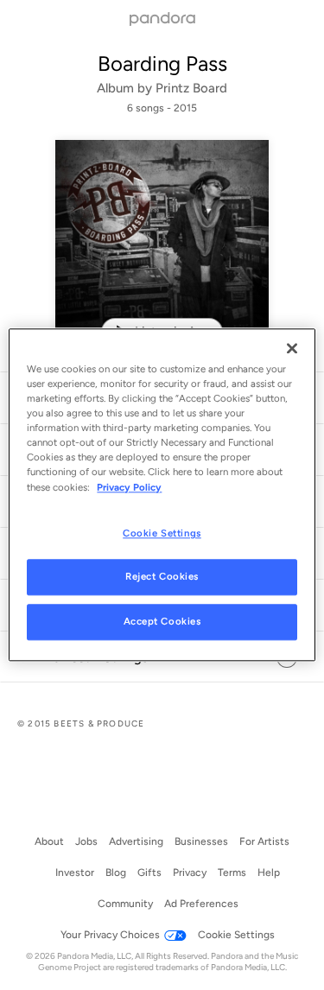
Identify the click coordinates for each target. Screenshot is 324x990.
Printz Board (191, 88)
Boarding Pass (162, 63)
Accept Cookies (162, 622)
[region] (161, 494)
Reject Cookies (162, 577)
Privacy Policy (129, 487)
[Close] (292, 348)
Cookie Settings (162, 533)
